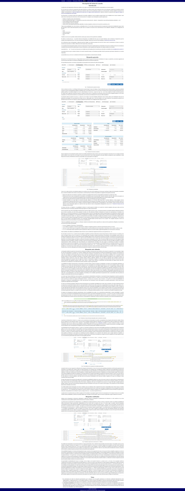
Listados (81, 0)
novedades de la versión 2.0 (118, 49)
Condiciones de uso (83, 490)
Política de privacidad (101, 490)
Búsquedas (76, 0)
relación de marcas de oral (110, 40)
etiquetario (100, 322)
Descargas (90, 0)
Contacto (95, 0)
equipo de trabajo (118, 12)
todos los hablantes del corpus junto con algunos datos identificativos (86, 12)
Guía (85, 0)
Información (69, 0)
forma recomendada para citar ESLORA (68, 13)
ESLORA (63, 1)
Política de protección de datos (92, 490)
